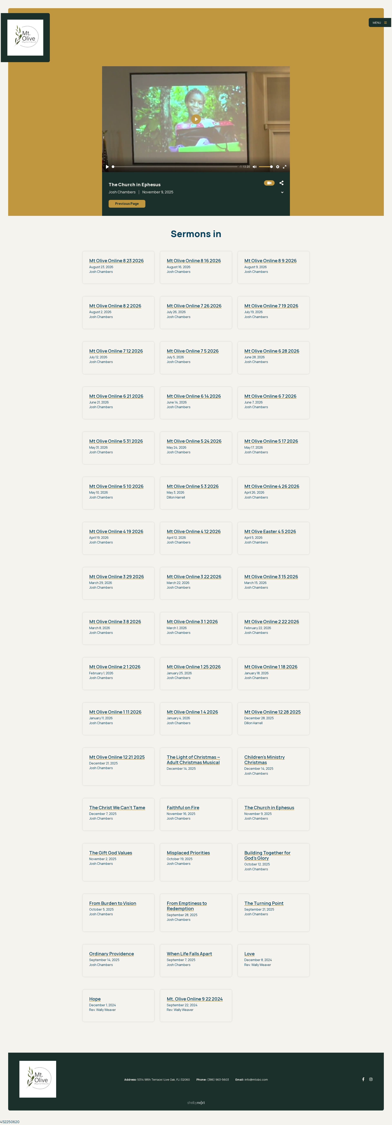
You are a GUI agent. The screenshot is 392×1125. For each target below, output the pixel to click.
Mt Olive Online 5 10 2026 (116, 486)
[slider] (174, 167)
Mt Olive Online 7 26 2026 (194, 306)
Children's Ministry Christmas (264, 759)
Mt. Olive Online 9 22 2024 (195, 999)
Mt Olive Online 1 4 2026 (192, 712)
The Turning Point (264, 903)
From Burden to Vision (112, 903)
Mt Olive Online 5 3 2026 (193, 486)
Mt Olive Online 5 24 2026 (194, 441)
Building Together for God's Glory (267, 855)
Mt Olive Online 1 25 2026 (194, 667)
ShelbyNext (196, 1103)
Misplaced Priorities (188, 853)
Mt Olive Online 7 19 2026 (271, 306)
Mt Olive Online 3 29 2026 (116, 577)
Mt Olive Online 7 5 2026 (193, 351)
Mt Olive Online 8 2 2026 (115, 306)
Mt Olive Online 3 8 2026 (115, 622)
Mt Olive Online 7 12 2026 (116, 351)
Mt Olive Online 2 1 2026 (114, 667)
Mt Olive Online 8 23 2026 (116, 261)
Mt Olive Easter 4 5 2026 (270, 531)
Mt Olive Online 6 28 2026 (271, 351)
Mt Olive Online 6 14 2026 (194, 396)
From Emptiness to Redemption (187, 906)
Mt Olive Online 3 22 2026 (194, 577)
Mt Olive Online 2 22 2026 (271, 622)
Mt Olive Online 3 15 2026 (271, 577)
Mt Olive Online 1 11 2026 (115, 712)
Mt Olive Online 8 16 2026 (194, 261)
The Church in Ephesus (269, 808)
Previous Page (127, 203)
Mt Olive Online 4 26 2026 (271, 486)
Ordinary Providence (111, 954)
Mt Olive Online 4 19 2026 (116, 531)
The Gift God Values (110, 853)
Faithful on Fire (183, 808)
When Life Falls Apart (189, 954)
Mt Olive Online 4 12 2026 (194, 531)
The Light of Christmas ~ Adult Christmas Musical (193, 759)
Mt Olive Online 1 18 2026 (270, 667)
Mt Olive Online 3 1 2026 (192, 622)
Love (249, 954)
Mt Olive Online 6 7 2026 (270, 396)
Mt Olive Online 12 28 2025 (272, 712)
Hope (95, 999)
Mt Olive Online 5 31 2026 (116, 441)
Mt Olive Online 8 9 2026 (270, 261)
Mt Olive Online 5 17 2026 (271, 441)
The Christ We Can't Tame (117, 808)
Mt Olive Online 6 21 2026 (116, 396)
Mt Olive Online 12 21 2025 (117, 757)
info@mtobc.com (256, 1079)
